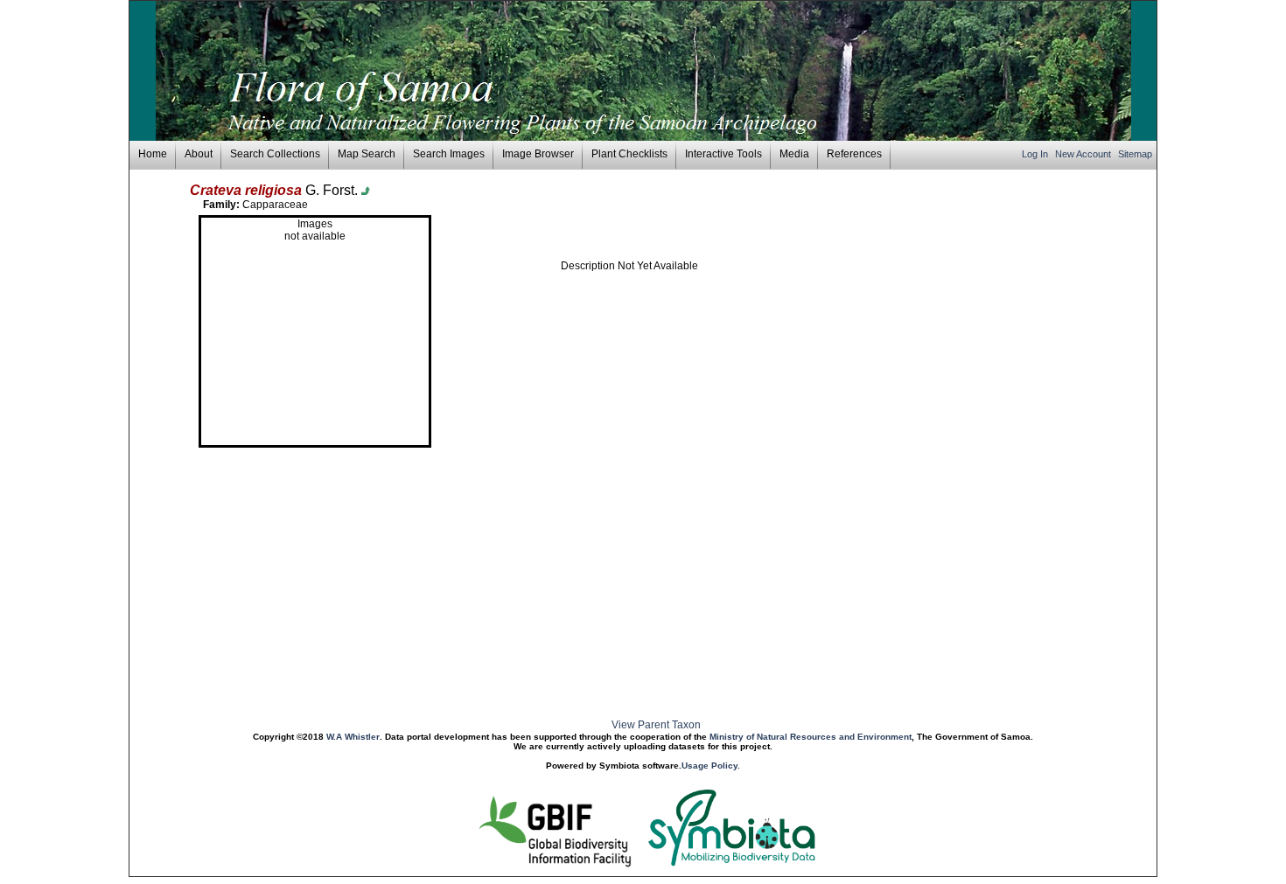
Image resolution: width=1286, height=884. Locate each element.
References (854, 154)
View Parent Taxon (656, 725)
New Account (1084, 154)
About (199, 154)
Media (794, 154)
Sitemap (1135, 154)
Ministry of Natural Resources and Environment (810, 736)
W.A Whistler (353, 736)
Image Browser (538, 154)
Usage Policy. (710, 765)
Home (152, 154)
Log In (1036, 154)
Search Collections (275, 154)
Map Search (366, 154)
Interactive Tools (723, 154)
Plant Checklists (629, 154)
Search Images (449, 154)
